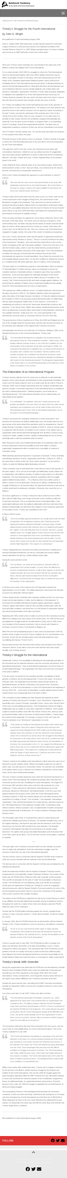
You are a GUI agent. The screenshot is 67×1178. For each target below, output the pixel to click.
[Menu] (63, 13)
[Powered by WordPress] (25, 1162)
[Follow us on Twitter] (58, 1140)
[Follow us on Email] (63, 1140)
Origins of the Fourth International (20, 21)
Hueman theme (46, 1162)
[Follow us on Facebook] (53, 1140)
